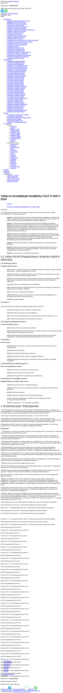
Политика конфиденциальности (19, 691)
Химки (12, 141)
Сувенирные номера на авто (16, 49)
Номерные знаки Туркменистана (17, 98)
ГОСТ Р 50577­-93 (12, 177)
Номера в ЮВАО (15, 137)
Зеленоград (14, 151)
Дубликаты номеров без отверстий (17, 56)
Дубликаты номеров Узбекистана (17, 104)
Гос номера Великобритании (16, 73)
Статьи (6, 671)
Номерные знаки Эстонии (15, 108)
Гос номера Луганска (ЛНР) (15, 92)
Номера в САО (15, 132)
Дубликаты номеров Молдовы (16, 94)
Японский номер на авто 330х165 (17, 26)
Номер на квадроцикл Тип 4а (16, 37)
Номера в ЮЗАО (15, 138)
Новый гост (7, 665)
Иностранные (8, 59)
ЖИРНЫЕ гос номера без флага (17, 24)
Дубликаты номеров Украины (16, 105)
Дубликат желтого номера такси (16, 35)
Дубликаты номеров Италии (15, 85)
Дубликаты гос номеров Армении (17, 65)
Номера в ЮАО (15, 135)
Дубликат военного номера (15, 47)
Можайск (13, 160)
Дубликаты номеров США (15, 101)
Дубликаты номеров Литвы (15, 91)
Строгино (13, 140)
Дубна (12, 149)
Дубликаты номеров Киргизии (16, 88)
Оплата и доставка (13, 175)
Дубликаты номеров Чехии (15, 107)
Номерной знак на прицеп (15, 38)
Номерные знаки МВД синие (16, 50)
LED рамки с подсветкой (14, 116)
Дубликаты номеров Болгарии (16, 71)
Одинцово (13, 163)
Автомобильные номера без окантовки (19, 55)
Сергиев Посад (15, 166)
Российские (7, 19)
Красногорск (14, 157)
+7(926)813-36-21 (12, 13)
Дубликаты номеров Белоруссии (17, 67)
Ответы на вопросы (13, 180)
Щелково (13, 168)
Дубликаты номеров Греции (15, 77)
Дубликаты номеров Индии (15, 83)
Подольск (13, 165)
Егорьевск (13, 150)
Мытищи (13, 162)
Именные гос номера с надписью (17, 53)
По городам (7, 123)
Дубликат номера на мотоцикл (16, 31)
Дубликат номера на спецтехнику (17, 43)
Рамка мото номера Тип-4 (15, 120)
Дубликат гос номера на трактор (17, 44)
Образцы (6, 171)
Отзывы (6, 169)
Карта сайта (28, 691)
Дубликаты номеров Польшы (16, 95)
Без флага (7, 664)
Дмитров (13, 146)
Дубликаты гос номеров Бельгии (17, 70)
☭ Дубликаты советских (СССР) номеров (19, 42)
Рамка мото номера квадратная (17, 122)
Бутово (12, 128)
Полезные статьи (12, 181)
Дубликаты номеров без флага (16, 22)
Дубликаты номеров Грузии (15, 79)
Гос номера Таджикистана (15, 99)
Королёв (13, 156)
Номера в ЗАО (14, 131)
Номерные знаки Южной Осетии (17, 110)
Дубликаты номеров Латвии (15, 89)
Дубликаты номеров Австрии (16, 62)
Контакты (7, 172)
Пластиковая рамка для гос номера (18, 114)
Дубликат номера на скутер (15, 32)
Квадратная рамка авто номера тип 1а (19, 117)
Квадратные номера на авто (16, 25)
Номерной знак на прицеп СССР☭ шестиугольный (22, 40)
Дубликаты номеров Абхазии (16, 61)
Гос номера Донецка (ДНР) (15, 82)
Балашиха (13, 126)
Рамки (6, 113)
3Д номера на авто (13, 46)
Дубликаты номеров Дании (15, 80)
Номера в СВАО (15, 134)
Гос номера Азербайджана (15, 64)
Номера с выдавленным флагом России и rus (21, 29)
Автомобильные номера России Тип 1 (18, 21)
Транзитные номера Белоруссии (17, 68)
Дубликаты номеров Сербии (15, 102)
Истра (12, 153)
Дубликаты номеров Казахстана (17, 86)
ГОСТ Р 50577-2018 (13, 178)
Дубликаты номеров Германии (16, 76)
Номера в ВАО (14, 129)
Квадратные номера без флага (16, 28)
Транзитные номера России (15, 58)
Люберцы (13, 159)
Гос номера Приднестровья (15, 97)
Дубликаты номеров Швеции (16, 111)
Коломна (13, 154)
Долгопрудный (14, 147)
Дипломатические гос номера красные (19, 52)
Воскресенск (14, 144)
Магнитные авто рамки (14, 119)
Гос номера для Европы (14, 34)
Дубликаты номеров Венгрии (16, 74)
